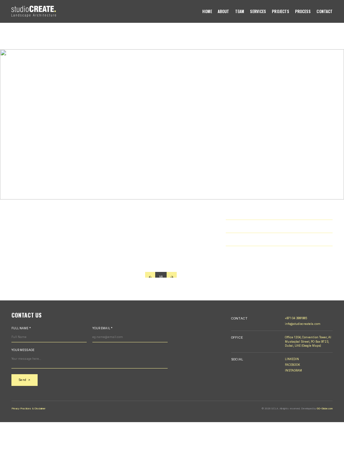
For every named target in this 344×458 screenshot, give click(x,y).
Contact (324, 11)
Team (239, 11)
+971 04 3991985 (296, 318)
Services (258, 11)
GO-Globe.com (324, 408)
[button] (150, 277)
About (223, 11)
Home (207, 11)
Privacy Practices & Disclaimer (28, 408)
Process (303, 11)
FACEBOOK (292, 364)
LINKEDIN (292, 359)
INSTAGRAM (293, 370)
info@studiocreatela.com (302, 324)
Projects (280, 11)
